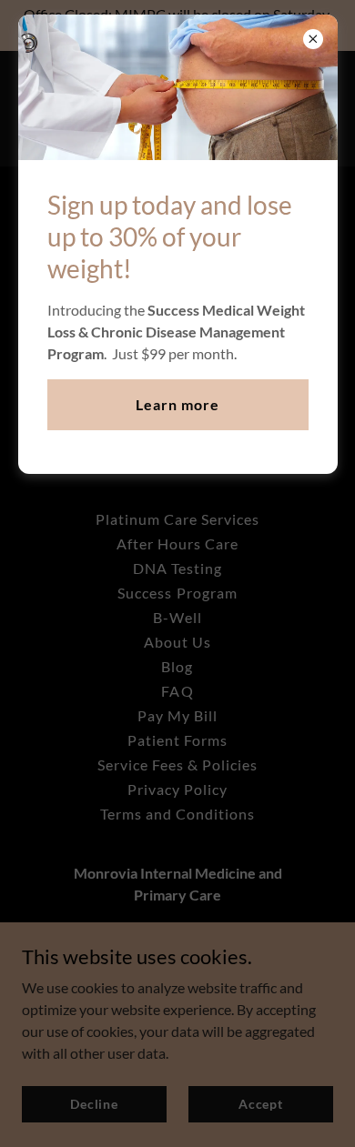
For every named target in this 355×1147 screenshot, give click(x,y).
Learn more (177, 404)
